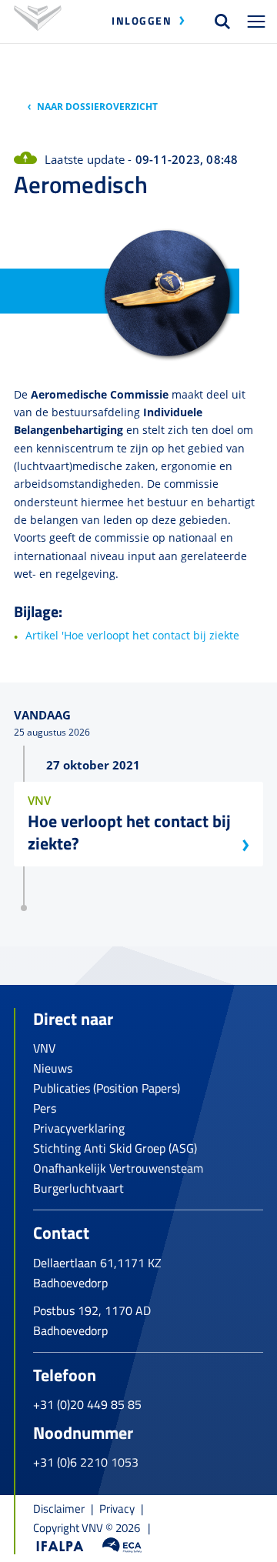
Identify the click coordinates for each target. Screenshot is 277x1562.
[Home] (38, 22)
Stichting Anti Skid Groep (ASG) (115, 1148)
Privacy (117, 1508)
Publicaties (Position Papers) (106, 1088)
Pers (44, 1108)
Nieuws (52, 1068)
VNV (44, 1048)
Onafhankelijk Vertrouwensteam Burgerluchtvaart (118, 1178)
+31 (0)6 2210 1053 (85, 1462)
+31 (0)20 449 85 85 (87, 1404)
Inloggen (142, 20)
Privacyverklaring (79, 1128)
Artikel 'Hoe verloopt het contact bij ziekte (132, 635)
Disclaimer (59, 1508)
